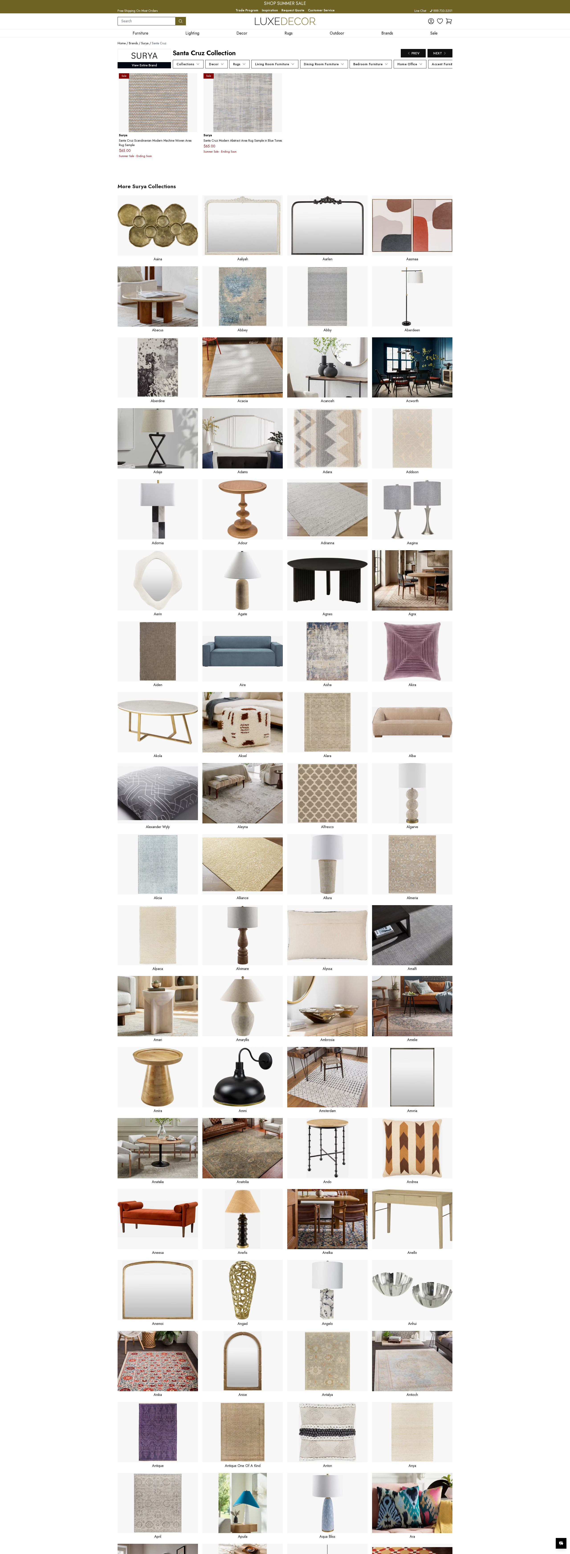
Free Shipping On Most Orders (138, 10)
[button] (448, 21)
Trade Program (247, 10)
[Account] (431, 21)
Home (122, 43)
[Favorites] (440, 21)
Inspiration (270, 10)
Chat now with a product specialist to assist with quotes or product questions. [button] (530, 1532)
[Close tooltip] (563, 1530)
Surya (145, 43)
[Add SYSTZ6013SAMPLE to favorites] (276, 80)
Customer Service (321, 10)
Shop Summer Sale (285, 3)
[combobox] (146, 21)
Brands (133, 43)
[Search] (180, 21)
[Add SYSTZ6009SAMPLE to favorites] (192, 80)
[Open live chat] (561, 1543)
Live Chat (420, 10)
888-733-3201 (442, 10)
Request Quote (292, 10)
